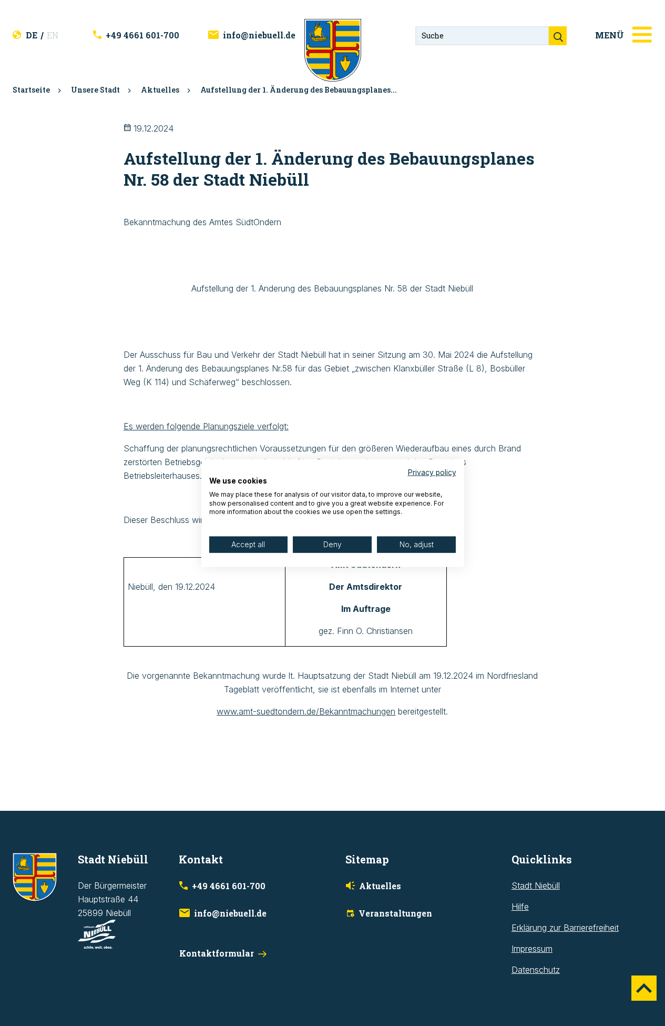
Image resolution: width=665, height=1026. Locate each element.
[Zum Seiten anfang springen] (644, 988)
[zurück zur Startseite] (332, 49)
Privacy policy (432, 472)
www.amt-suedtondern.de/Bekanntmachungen (306, 711)
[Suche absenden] (558, 35)
